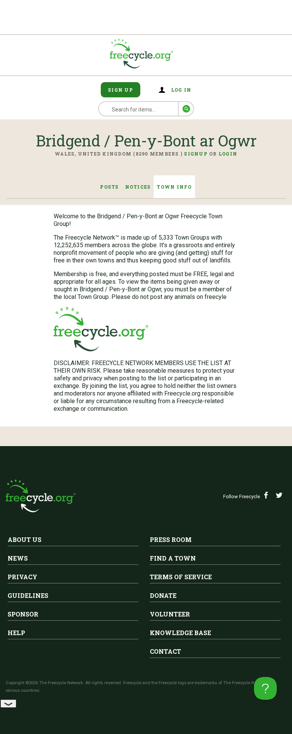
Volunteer (170, 614)
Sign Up (120, 90)
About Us (24, 539)
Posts (109, 187)
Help (16, 633)
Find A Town (173, 558)
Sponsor (23, 614)
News (18, 558)
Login (228, 154)
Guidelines (28, 595)
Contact (165, 651)
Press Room (171, 539)
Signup (196, 154)
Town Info (174, 187)
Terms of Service (181, 577)
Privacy (22, 577)
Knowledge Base (180, 633)
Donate (163, 595)
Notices (138, 187)
